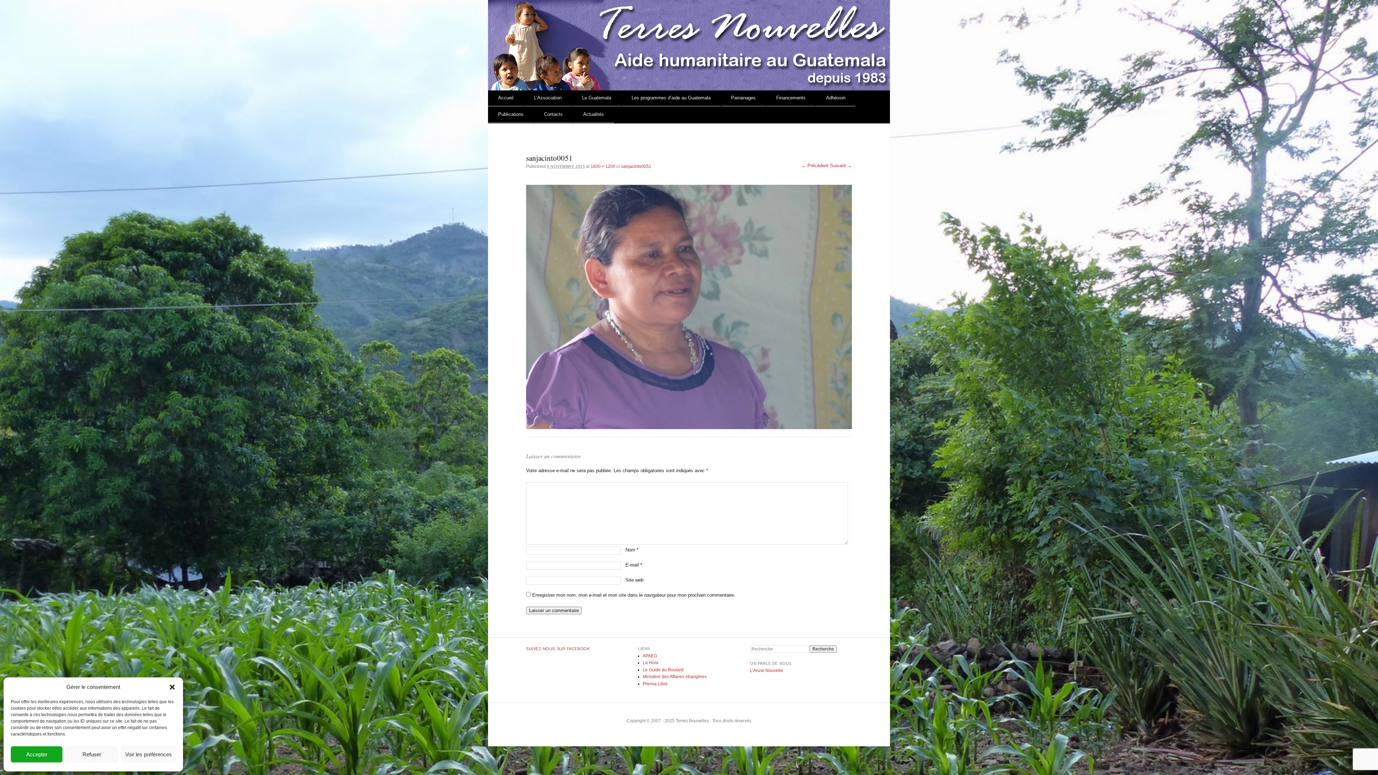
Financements (791, 97)
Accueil (506, 97)
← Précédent (815, 165)
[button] (172, 687)
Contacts (553, 114)
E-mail (633, 565)
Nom (631, 550)
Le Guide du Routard (663, 669)
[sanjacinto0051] (689, 307)
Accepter (36, 754)
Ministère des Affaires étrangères (675, 676)
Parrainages (743, 97)
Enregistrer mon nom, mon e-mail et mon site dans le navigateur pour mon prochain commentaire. (633, 595)
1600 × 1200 (603, 166)
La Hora (650, 662)
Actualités (593, 114)
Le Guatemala (596, 97)
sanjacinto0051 (636, 166)
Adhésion (835, 97)
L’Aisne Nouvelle (766, 670)
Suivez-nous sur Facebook (558, 649)
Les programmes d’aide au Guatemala (671, 97)
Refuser (92, 754)
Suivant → (841, 165)
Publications (511, 114)
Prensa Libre (655, 683)
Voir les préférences (148, 754)
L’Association (548, 97)
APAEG (650, 655)
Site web (634, 580)
